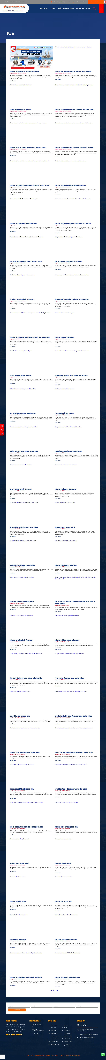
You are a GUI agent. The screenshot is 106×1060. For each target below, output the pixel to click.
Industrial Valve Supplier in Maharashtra (21, 640)
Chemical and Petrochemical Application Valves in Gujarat (72, 299)
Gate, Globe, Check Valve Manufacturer (66, 939)
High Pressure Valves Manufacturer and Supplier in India (26, 827)
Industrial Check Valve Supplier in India (66, 827)
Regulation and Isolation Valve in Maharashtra (68, 451)
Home (41, 8)
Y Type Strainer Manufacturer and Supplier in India (69, 678)
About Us (46, 8)
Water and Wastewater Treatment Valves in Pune (24, 527)
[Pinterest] (21, 1034)
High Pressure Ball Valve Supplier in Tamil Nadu (68, 261)
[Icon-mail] (2, 426)
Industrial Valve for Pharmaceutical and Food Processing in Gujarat (74, 109)
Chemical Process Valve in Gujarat (65, 527)
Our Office (87, 8)
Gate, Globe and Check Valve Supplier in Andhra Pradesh (26, 261)
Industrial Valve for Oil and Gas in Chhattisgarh (23, 223)
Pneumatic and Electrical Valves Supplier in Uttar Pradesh (71, 375)
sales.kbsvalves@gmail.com (87, 1029)
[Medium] (19, 1034)
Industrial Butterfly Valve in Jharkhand (66, 565)
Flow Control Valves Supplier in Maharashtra (23, 413)
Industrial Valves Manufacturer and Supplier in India (25, 752)
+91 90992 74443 (84, 1025)
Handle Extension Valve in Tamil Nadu (20, 109)
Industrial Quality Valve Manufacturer (66, 489)
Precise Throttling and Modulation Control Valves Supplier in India (74, 752)
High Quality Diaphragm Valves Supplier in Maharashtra (26, 678)
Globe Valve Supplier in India (63, 863)
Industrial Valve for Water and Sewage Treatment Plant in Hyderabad (30, 337)
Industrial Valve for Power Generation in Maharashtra (70, 185)
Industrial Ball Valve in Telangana (64, 337)
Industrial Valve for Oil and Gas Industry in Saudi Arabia (26, 977)
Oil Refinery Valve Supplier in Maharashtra (22, 299)
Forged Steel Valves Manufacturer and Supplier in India (71, 789)
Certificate (78, 8)
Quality (60, 8)
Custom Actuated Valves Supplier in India (22, 789)
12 (57, 990)
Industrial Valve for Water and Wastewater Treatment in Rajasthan (74, 147)
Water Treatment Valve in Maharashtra (21, 489)
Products (53, 8)
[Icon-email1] (2, 433)
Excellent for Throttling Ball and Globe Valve (22, 565)
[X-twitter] (9, 1034)
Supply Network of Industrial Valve (20, 716)
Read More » (13, 80)
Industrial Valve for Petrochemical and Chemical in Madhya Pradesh (29, 185)
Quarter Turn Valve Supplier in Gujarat (21, 375)
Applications (66, 8)
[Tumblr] (14, 1034)
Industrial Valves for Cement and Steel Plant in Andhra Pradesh (28, 147)
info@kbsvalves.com (85, 1030)
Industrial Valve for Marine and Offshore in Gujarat (24, 71)
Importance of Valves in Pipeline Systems (22, 601)
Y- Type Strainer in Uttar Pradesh (64, 413)
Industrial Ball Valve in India (18, 901)
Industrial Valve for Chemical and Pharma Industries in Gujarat (73, 223)
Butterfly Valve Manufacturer (18, 939)
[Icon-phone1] (2, 430)
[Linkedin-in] (12, 1034)
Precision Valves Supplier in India (19, 863)
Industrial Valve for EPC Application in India (67, 977)
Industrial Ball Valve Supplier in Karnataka (67, 640)
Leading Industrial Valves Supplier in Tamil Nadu (24, 451)
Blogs (83, 8)
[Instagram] (17, 1034)
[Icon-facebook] (7, 1034)
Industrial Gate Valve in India (63, 901)
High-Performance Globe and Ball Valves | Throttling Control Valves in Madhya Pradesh (75, 602)
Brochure (72, 8)
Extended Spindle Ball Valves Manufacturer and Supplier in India (73, 716)
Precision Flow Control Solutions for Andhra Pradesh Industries (73, 71)
